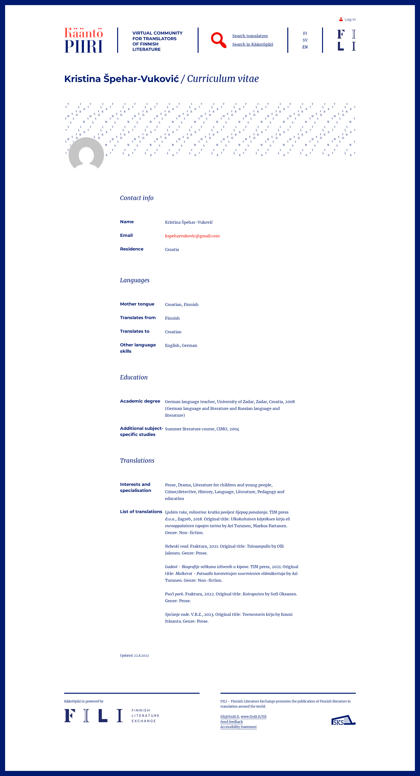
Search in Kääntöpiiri (252, 44)
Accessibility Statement (238, 727)
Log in (350, 19)
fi (305, 33)
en (305, 47)
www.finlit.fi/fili (253, 717)
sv (305, 40)
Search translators (250, 35)
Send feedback (231, 722)
